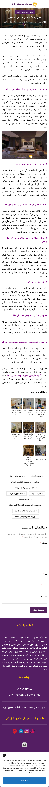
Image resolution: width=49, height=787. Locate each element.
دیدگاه (43, 542)
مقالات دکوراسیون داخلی (24, 12)
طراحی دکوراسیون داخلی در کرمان (25, 482)
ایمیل (44, 584)
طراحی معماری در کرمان (25, 488)
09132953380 (24, 689)
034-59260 (34, 695)
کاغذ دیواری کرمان (16, 493)
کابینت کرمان (36, 493)
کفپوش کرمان (24, 499)
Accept (24, 780)
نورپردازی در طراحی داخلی (24, 516)
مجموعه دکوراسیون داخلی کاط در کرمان (25, 505)
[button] (4, 755)
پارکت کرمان (36, 476)
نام (45, 573)
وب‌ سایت (43, 595)
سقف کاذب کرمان (16, 476)
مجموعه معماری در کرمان (25, 510)
